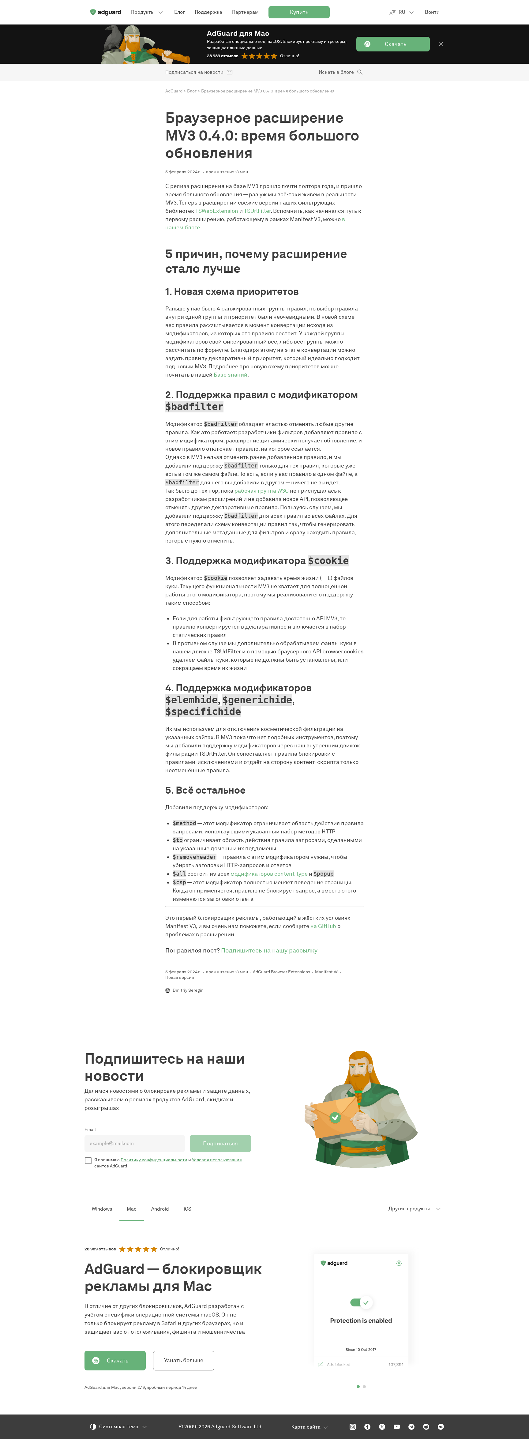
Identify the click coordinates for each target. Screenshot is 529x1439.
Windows (102, 1209)
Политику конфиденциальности (154, 1160)
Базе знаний (230, 374)
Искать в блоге (336, 72)
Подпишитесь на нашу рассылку (269, 950)
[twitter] (382, 1426)
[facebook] (367, 1426)
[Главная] (105, 12)
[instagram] (352, 1426)
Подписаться (220, 1143)
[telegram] (411, 1426)
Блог (192, 91)
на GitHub (323, 926)
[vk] (441, 1426)
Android (160, 1209)
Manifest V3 (327, 972)
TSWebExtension (216, 211)
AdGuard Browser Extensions (281, 972)
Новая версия (179, 977)
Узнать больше (183, 1360)
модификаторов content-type (269, 873)
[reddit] (426, 1426)
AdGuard (173, 91)
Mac (132, 1209)
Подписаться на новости (194, 72)
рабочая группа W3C (261, 490)
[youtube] (396, 1426)
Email (90, 1129)
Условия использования (217, 1160)
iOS (187, 1209)
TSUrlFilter (257, 211)
